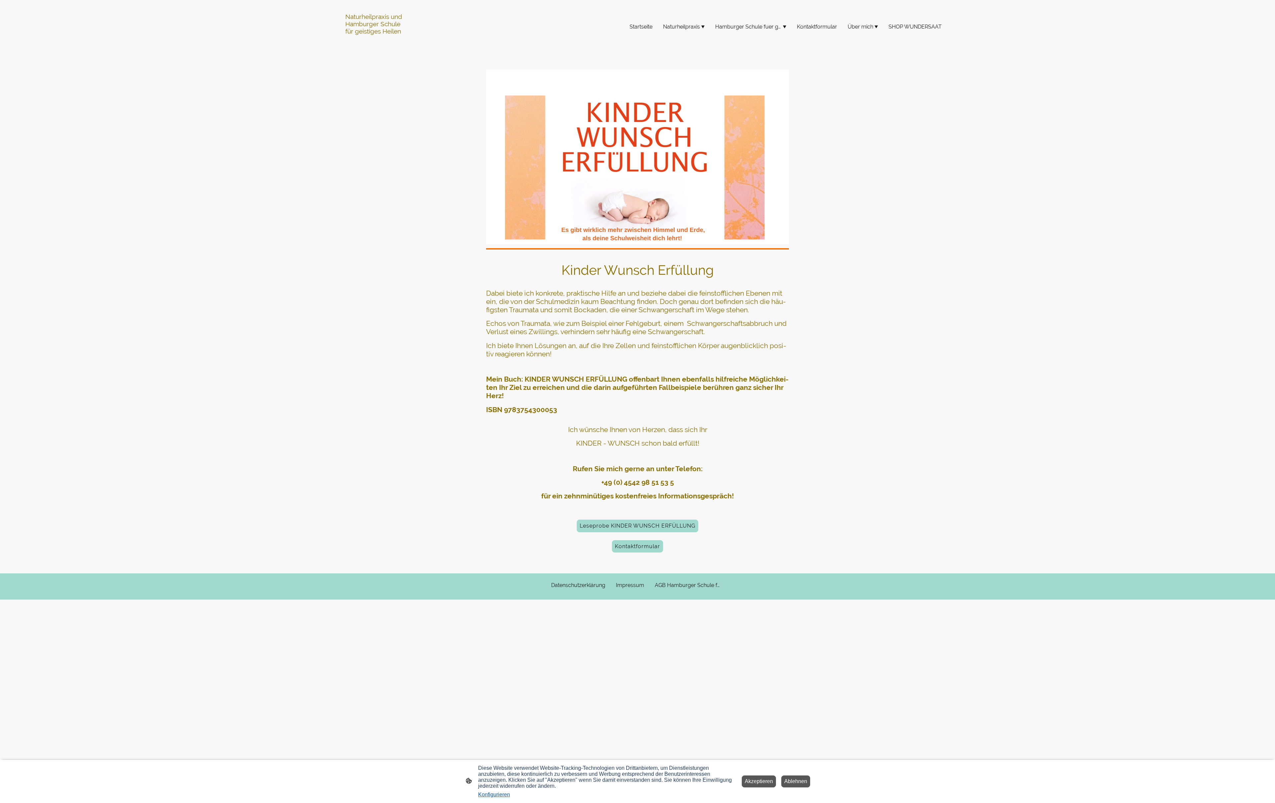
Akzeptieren (759, 781)
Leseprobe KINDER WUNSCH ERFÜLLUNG (637, 526)
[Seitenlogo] (376, 45)
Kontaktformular (637, 546)
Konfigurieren (494, 794)
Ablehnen (795, 781)
